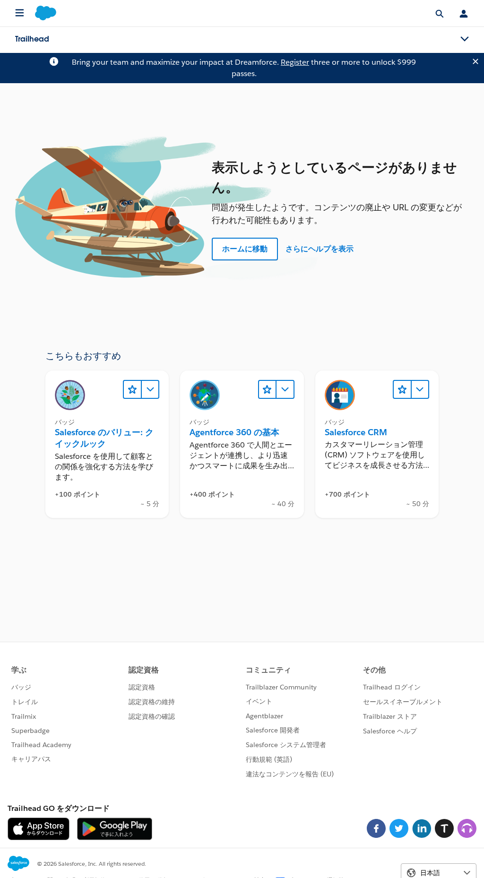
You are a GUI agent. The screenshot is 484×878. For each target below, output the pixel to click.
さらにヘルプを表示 (319, 249)
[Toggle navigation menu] (464, 39)
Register (295, 62)
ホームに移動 (245, 249)
